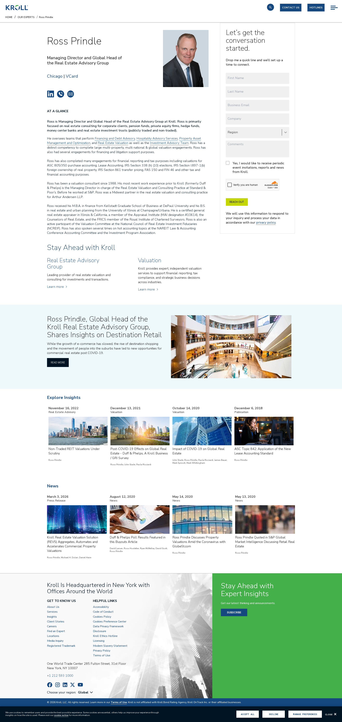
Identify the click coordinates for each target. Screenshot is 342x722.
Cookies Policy (102, 617)
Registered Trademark (61, 646)
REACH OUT (237, 201)
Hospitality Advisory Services (157, 138)
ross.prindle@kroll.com (70, 94)
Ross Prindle (50, 94)
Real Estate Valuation (113, 143)
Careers (52, 626)
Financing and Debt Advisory (115, 138)
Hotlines (316, 7)
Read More (58, 362)
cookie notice (61, 715)
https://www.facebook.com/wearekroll (49, 684)
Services (52, 612)
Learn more (55, 287)
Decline (273, 714)
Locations (53, 636)
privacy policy (266, 222)
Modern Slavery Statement (110, 646)
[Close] (335, 714)
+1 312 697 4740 (60, 94)
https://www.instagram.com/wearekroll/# (57, 684)
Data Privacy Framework (108, 626)
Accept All (247, 714)
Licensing (98, 641)
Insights (52, 617)
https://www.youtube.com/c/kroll (80, 684)
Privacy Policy (101, 650)
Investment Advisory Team (169, 143)
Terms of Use (101, 655)
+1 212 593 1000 (60, 675)
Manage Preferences (305, 714)
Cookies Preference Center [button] (109, 621)
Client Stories (55, 621)
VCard (72, 76)
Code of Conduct (103, 612)
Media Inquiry (55, 641)
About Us (53, 607)
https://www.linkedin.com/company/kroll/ (65, 685)
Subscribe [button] (234, 612)
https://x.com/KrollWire (72, 685)
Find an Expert (56, 631)
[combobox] (86, 692)
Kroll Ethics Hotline (105, 636)
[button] (270, 7)
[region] (171, 714)
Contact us (290, 7)
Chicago (55, 76)
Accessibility (101, 607)
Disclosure (99, 631)
